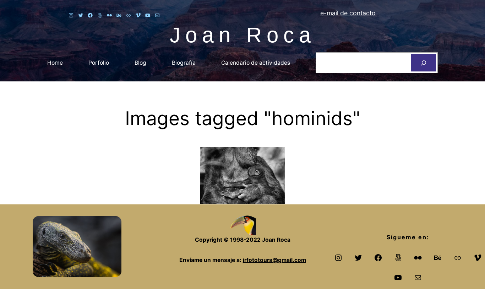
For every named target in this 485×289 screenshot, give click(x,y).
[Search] (423, 62)
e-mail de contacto (348, 13)
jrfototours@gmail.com (274, 260)
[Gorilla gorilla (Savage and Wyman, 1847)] (242, 175)
